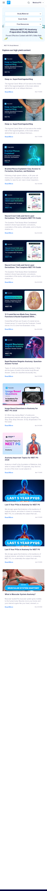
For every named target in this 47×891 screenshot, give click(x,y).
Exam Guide (22, 19)
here (38, 881)
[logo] (8, 2)
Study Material (22, 14)
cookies (17, 879)
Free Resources (23, 24)
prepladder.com (27, 876)
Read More (9, 92)
